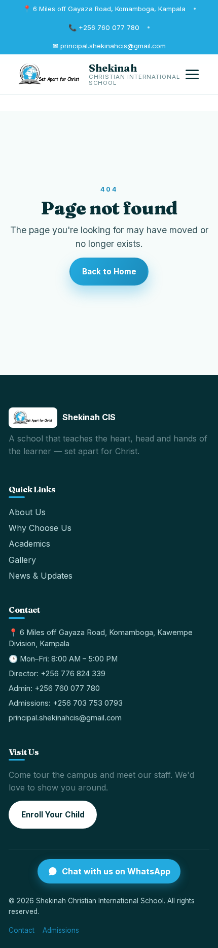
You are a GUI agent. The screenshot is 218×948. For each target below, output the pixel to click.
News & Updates (40, 576)
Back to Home (109, 271)
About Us (27, 512)
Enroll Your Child (53, 814)
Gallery (22, 560)
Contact (21, 930)
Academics (29, 544)
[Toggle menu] (192, 74)
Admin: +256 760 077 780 (54, 688)
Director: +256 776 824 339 (57, 673)
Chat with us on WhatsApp (116, 871)
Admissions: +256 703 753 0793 (66, 703)
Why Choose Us (40, 528)
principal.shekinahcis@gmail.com (65, 717)
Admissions (61, 930)
